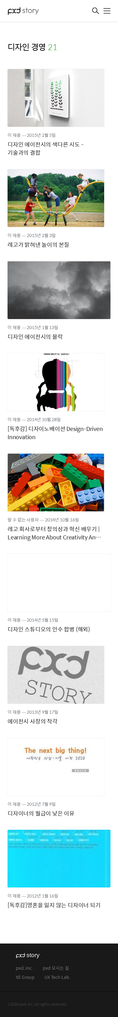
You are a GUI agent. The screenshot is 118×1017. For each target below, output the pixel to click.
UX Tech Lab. (57, 977)
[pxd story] (39, 11)
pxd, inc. (24, 968)
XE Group (25, 977)
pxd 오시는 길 (56, 968)
